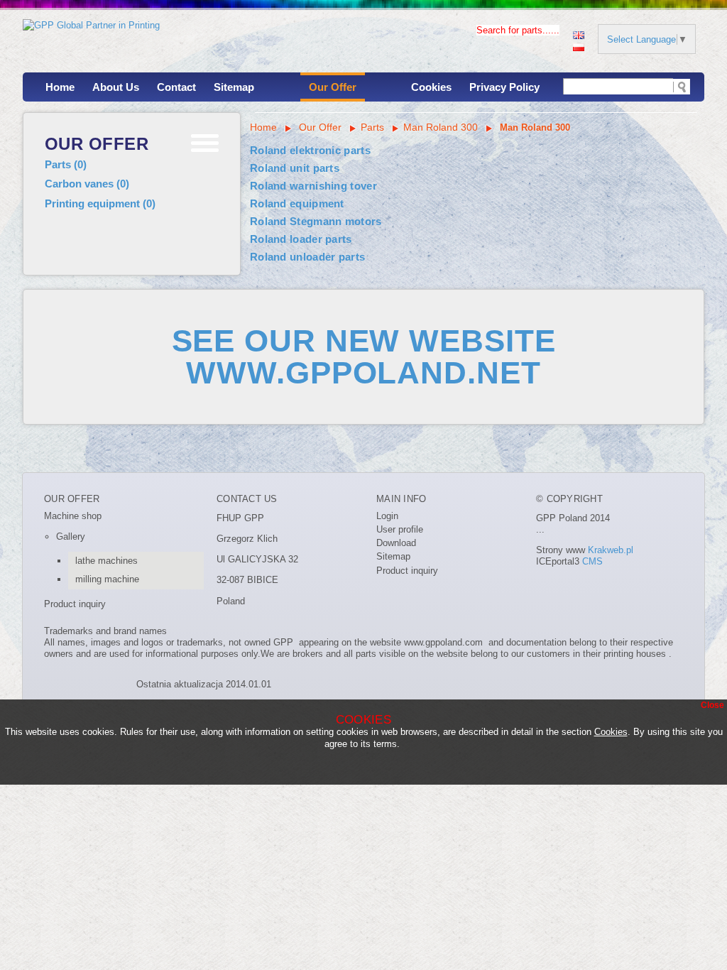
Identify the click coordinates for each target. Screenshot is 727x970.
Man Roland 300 (440, 127)
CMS (592, 561)
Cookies (431, 87)
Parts (66, 164)
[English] (578, 33)
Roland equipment (297, 203)
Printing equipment (100, 203)
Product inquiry (75, 604)
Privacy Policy (504, 87)
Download (396, 543)
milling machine (107, 579)
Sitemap (234, 87)
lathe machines (106, 560)
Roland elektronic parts (310, 150)
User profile (399, 529)
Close (712, 705)
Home (60, 87)
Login (387, 516)
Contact (176, 87)
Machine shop (73, 516)
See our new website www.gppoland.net (364, 356)
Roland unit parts (294, 168)
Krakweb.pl (610, 550)
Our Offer (332, 87)
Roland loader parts (301, 239)
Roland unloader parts (307, 257)
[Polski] (578, 45)
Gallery (70, 536)
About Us (115, 87)
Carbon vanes (87, 184)
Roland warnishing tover (313, 186)
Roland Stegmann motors (316, 221)
